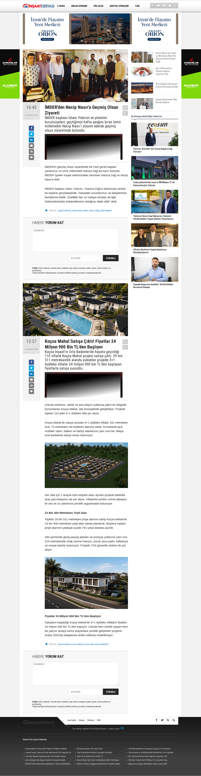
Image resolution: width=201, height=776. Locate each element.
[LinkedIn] (31, 139)
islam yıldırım (106, 210)
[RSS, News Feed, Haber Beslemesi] (168, 720)
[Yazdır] (31, 151)
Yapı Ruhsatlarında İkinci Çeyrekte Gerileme (94, 752)
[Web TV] (158, 5)
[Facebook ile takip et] (156, 720)
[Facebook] (31, 128)
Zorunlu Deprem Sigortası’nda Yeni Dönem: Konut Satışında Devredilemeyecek (44, 756)
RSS (99, 720)
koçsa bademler (101, 644)
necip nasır (77, 210)
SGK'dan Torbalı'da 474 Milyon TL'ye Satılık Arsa (147, 760)
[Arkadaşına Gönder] (31, 145)
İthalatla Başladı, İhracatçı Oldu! (90, 748)
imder (85, 210)
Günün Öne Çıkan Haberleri (35, 739)
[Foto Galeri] (164, 5)
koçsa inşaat (64, 644)
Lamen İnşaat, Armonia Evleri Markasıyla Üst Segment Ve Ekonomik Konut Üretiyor (47, 752)
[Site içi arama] (175, 5)
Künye (81, 720)
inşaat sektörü (64, 210)
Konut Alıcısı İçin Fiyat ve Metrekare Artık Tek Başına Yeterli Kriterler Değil (96, 760)
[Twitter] (31, 134)
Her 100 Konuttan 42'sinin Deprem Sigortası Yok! (147, 756)
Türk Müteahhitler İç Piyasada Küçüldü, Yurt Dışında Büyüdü (147, 749)
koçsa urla (88, 644)
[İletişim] (170, 5)
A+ (125, 107)
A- (125, 113)
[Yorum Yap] (31, 157)
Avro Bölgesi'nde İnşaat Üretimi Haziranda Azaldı (45, 760)
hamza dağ (94, 210)
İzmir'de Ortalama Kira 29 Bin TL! (90, 756)
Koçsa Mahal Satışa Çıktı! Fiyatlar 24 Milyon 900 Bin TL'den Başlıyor (45, 749)
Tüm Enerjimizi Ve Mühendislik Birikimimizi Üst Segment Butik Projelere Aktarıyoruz (149, 752)
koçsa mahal (76, 644)
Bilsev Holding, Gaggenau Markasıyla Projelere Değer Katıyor (97, 764)
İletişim (90, 720)
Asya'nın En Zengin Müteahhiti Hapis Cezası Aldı (147, 764)
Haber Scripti (114, 729)
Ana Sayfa (71, 720)
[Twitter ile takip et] (162, 720)
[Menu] (153, 5)
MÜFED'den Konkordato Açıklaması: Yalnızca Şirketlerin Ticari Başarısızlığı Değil (46, 764)
